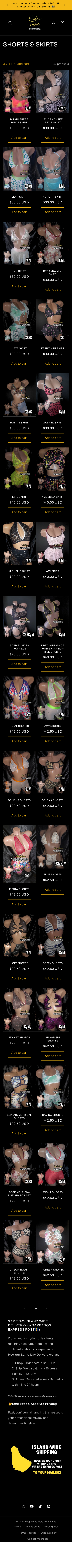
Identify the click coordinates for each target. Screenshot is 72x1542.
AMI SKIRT (52, 571)
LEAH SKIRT (19, 196)
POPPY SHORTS (53, 963)
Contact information (37, 1539)
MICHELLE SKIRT (19, 571)
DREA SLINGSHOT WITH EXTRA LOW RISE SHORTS (52, 648)
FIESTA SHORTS (19, 889)
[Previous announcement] (7, 5)
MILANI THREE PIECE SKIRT (19, 121)
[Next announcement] (64, 5)
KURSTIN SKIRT (53, 196)
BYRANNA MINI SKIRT (52, 273)
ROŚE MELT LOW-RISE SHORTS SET (19, 1194)
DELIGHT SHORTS (19, 800)
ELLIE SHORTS (53, 874)
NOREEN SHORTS (52, 1269)
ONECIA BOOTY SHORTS (19, 1271)
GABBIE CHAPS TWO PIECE (19, 647)
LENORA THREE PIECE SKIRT (53, 121)
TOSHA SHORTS (53, 1192)
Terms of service (28, 1533)
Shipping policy (49, 1533)
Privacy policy (51, 1526)
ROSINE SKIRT (19, 422)
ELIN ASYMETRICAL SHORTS (19, 1117)
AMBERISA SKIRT (52, 497)
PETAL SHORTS (19, 726)
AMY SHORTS (52, 726)
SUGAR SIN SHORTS (52, 1039)
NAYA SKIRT (19, 348)
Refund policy (32, 1526)
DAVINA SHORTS (52, 1115)
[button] (10, 23)
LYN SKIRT (19, 271)
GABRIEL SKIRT (53, 422)
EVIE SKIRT (19, 497)
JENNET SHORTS (19, 1037)
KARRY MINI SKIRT (52, 348)
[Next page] (46, 1309)
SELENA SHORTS (53, 800)
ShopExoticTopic (34, 1521)
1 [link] (25, 1309)
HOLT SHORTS (19, 963)
